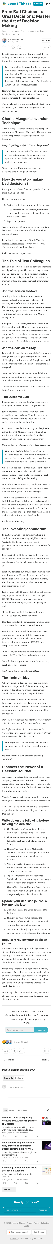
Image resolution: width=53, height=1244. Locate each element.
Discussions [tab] (22, 1110)
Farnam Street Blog (25, 810)
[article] (26, 1127)
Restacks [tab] (19, 1078)
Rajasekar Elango (15, 39)
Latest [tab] (11, 1110)
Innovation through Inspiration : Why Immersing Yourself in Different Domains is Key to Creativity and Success (19, 1145)
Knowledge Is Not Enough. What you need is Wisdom (19, 1169)
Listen (47, 40)
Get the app (39, 1232)
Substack (14, 1238)
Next (44, 1060)
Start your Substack (20, 1232)
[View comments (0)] (13, 47)
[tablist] (13, 1078)
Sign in (47, 3)
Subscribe (38, 3)
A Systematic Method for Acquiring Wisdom (17, 1175)
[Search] (48, 1110)
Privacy (30, 1223)
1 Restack (24, 1042)
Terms (36, 1223)
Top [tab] (5, 1110)
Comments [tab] (8, 1078)
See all (7, 1189)
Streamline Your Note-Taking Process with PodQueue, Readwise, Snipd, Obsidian (18, 1128)
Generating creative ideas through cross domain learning (19, 1153)
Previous (10, 1060)
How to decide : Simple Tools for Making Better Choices (23, 241)
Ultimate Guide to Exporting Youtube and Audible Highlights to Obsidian (19, 1120)
